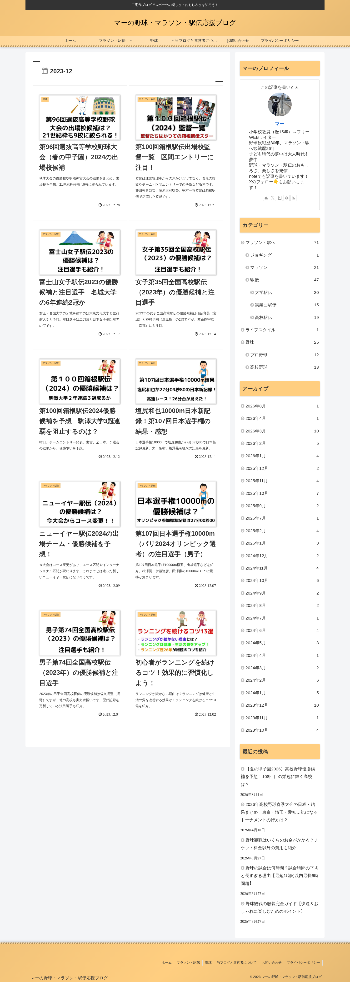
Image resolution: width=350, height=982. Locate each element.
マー (280, 123)
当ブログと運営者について (237, 962)
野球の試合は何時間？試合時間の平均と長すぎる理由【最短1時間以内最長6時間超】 (279, 876)
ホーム (167, 962)
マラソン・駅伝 (188, 962)
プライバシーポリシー (303, 962)
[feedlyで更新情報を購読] (287, 198)
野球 (208, 962)
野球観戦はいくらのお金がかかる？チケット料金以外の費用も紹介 (279, 844)
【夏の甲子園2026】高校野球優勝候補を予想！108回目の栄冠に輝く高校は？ (278, 777)
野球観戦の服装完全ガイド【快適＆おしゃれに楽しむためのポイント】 (279, 907)
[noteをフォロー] (280, 198)
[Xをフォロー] (273, 198)
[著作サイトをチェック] (266, 198)
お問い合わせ (272, 962)
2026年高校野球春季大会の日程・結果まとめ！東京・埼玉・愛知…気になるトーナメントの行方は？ (279, 812)
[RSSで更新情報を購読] (293, 198)
